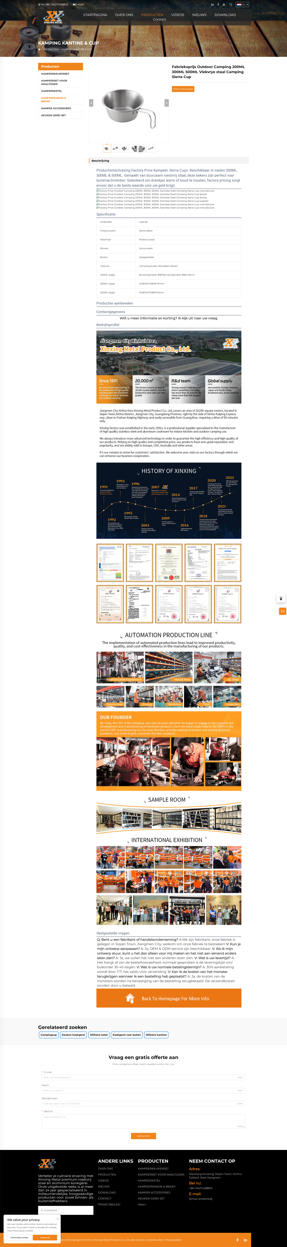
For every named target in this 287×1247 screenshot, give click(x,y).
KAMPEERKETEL (51, 91)
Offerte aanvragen (183, 88)
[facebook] (218, 5)
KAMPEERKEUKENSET (55, 73)
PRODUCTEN (152, 15)
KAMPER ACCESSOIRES (56, 108)
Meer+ (142, 1204)
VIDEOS (177, 15)
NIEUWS (199, 15)
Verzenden (143, 1136)
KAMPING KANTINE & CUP (77, 49)
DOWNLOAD (225, 15)
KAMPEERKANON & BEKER (53, 100)
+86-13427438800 (56, 4)
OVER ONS (124, 15)
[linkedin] (212, 5)
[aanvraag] (282, 611)
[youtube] (223, 5)
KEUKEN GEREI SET (53, 115)
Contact (159, 19)
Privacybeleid (109, 1204)
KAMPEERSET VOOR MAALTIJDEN (54, 82)
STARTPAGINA (95, 15)
